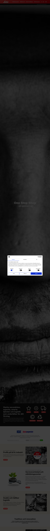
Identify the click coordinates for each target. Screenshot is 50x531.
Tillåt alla (36, 273)
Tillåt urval (25, 273)
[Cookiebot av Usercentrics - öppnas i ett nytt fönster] (38, 257)
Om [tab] (36, 259)
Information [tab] (25, 259)
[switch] (20, 270)
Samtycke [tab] (13, 259)
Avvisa (14, 273)
